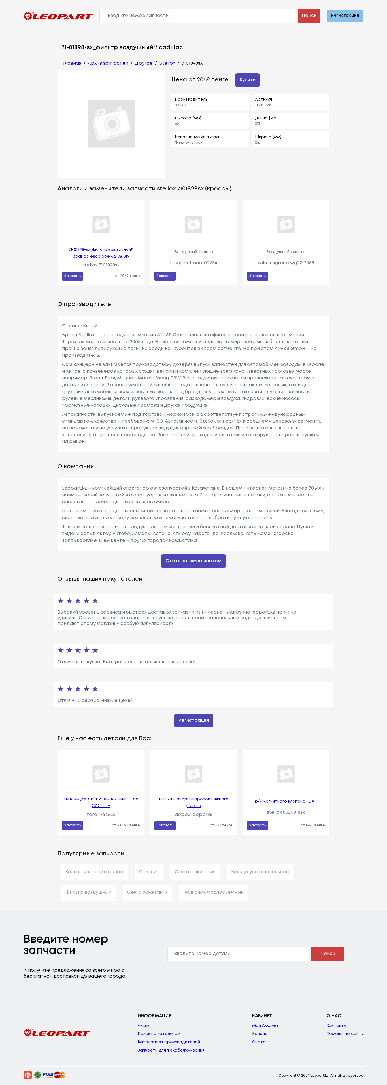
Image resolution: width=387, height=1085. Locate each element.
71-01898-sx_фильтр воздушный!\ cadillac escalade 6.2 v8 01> (101, 253)
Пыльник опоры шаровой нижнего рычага (194, 803)
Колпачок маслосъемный (214, 892)
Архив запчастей (108, 63)
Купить (247, 80)
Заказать (72, 276)
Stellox (167, 63)
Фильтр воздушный (88, 892)
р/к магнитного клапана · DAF (286, 801)
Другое (144, 63)
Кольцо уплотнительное (94, 872)
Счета (259, 1042)
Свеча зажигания (195, 872)
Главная (72, 63)
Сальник (149, 872)
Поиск (309, 16)
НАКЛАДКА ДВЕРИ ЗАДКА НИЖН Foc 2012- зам (101, 803)
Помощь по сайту (344, 1034)
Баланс (259, 1034)
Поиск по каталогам (159, 1034)
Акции (144, 1025)
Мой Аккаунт (265, 1025)
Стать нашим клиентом (193, 561)
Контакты (336, 1025)
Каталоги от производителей (169, 1042)
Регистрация (345, 15)
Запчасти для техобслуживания (171, 1050)
